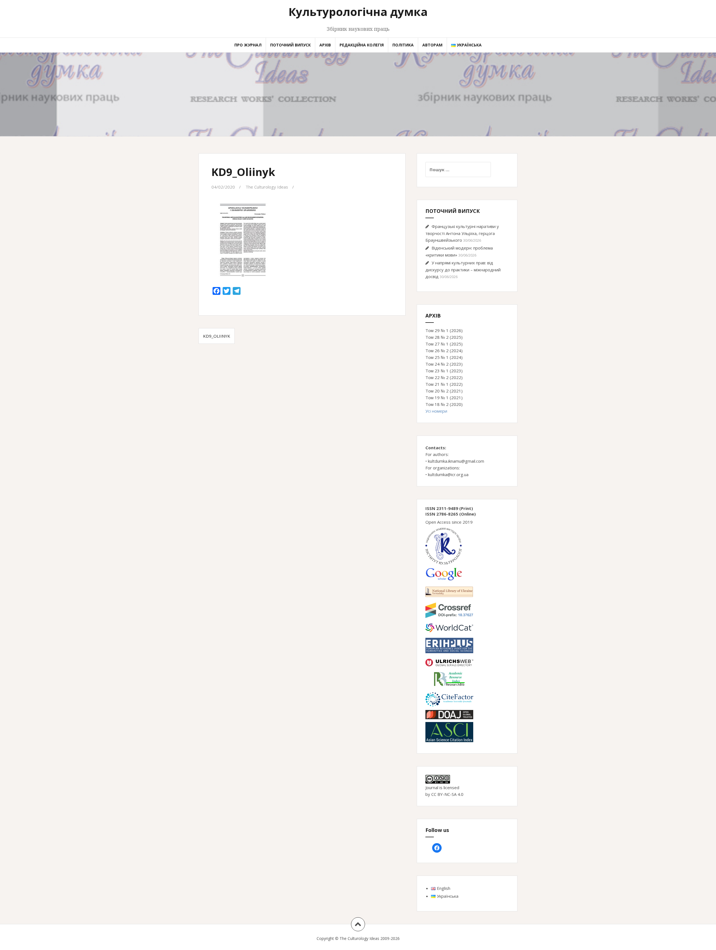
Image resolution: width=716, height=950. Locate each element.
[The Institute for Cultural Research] (443, 546)
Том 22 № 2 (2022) (444, 377)
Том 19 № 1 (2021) (444, 397)
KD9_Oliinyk (216, 336)
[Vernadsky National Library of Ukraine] (449, 591)
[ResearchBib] (449, 678)
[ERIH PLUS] (449, 645)
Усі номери (436, 411)
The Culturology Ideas (267, 187)
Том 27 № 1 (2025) (444, 344)
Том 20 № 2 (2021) (444, 391)
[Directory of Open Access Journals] (449, 714)
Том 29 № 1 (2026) (444, 330)
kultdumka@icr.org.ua (448, 474)
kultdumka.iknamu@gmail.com (456, 461)
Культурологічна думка (358, 11)
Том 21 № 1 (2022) (444, 384)
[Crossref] (449, 610)
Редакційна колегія (362, 45)
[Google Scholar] (443, 573)
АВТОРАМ (432, 45)
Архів (325, 45)
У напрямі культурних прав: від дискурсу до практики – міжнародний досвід (463, 269)
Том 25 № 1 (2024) (444, 357)
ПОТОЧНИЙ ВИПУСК (290, 45)
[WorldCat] (449, 627)
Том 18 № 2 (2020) (444, 404)
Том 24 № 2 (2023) (444, 364)
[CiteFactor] (449, 699)
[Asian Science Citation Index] (449, 731)
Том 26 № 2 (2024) (444, 350)
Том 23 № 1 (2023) (444, 370)
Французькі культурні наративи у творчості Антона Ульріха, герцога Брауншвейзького (462, 233)
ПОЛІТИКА (403, 45)
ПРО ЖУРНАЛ (248, 45)
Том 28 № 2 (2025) (444, 337)
